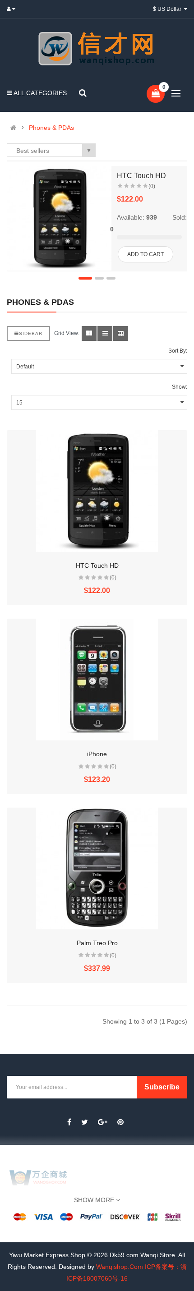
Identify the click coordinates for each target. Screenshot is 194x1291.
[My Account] (13, 9)
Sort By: (177, 351)
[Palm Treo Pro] (97, 868)
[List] (104, 333)
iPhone (97, 754)
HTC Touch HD (141, 175)
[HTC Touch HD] (59, 218)
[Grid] (89, 333)
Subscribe (162, 1087)
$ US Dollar (168, 9)
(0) (151, 186)
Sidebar (30, 333)
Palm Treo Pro (97, 942)
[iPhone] (97, 679)
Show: (179, 387)
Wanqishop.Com (119, 1266)
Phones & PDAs (51, 127)
